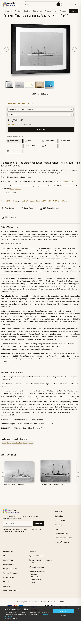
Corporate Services (62, 533)
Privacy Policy (8, 560)
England (25, 443)
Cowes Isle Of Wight (42, 201)
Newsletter (7, 586)
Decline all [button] (63, 616)
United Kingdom (17, 443)
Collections (26, 11)
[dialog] (40, 613)
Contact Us (33, 551)
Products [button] (63, 11)
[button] (28, 618)
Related (31, 443)
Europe (9, 443)
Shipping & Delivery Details (63, 181)
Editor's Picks (37, 11)
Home (4, 443)
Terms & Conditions (10, 573)
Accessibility (8, 551)
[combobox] (40, 4)
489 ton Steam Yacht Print (14, 484)
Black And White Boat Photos (58, 201)
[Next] (74, 49)
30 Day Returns (15, 188)
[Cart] (70, 4)
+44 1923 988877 (38, 556)
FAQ (4, 556)
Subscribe (38, 524)
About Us (58, 512)
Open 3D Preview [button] (42, 94)
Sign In (74, 11)
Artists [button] (17, 11)
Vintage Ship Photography (27, 201)
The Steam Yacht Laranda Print (51, 484)
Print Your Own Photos (63, 538)
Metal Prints (7, 582)
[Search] (58, 4)
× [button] (79, 608)
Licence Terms (8, 578)
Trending (48, 11)
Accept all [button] (63, 611)
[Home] (12, 4)
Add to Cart (41, 129)
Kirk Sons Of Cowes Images (9, 201)
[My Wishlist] (65, 4)
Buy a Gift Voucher (62, 542)
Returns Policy (8, 564)
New (55, 11)
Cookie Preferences (10, 590)
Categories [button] (8, 11)
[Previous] (6, 49)
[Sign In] (75, 4)
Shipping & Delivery (10, 569)
